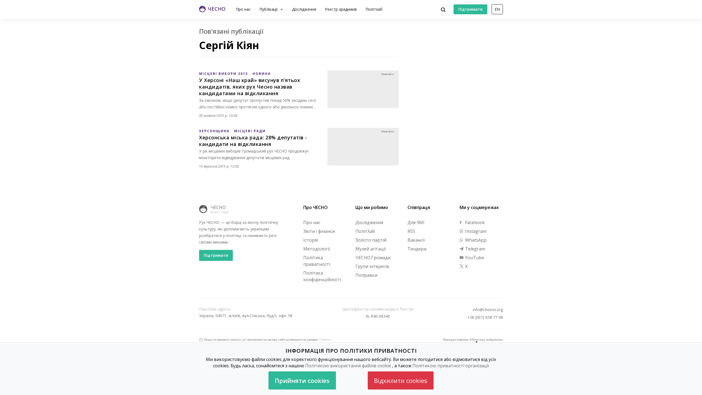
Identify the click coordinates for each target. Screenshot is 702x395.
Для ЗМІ (415, 222)
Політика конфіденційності (322, 276)
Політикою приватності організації (450, 366)
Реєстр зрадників (341, 9)
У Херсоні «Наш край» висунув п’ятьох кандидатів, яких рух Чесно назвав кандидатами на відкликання (249, 87)
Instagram (475, 231)
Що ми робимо (371, 207)
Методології (316, 249)
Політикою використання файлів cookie (348, 366)
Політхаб (374, 9)
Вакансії (416, 240)
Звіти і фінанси (319, 231)
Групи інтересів (372, 266)
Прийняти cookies (302, 380)
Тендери (416, 249)
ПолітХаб (365, 231)
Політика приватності (316, 261)
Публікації (269, 9)
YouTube (474, 258)
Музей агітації (370, 249)
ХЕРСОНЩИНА (214, 131)
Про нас (243, 9)
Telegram (474, 249)
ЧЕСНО (218, 207)
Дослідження (304, 9)
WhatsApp (475, 240)
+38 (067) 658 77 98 (485, 317)
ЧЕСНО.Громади (372, 258)
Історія (310, 240)
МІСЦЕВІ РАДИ (250, 131)
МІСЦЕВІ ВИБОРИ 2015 (223, 73)
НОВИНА (262, 73)
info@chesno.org (488, 309)
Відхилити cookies (400, 380)
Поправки (366, 275)
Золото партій (370, 240)
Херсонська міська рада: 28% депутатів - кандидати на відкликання (253, 140)
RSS (411, 231)
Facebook (474, 222)
